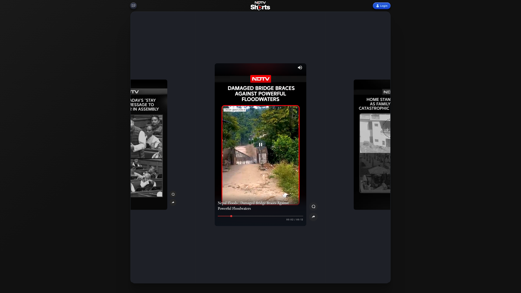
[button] (154, 147)
